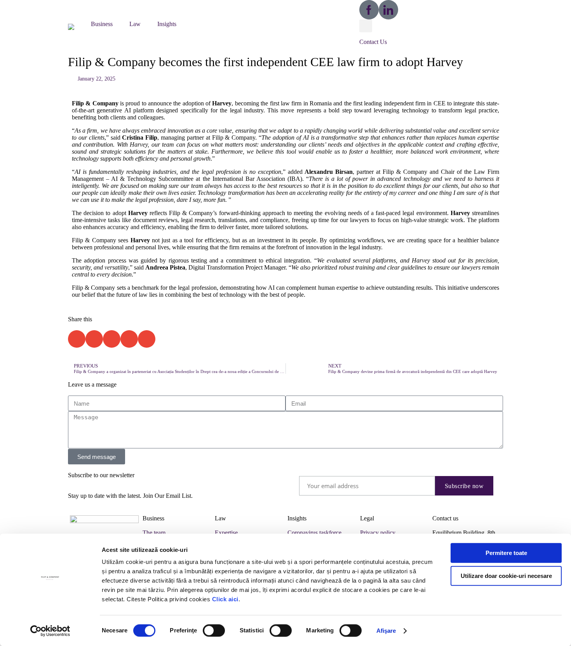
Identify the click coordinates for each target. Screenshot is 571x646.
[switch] (214, 630)
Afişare (386, 630)
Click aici (225, 599)
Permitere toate (506, 553)
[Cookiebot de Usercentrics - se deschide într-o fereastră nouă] (50, 631)
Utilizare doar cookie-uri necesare (506, 575)
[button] (75, 26)
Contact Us (373, 42)
